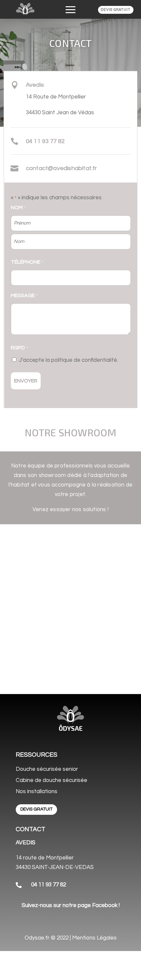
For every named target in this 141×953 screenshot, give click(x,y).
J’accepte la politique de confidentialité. (68, 360)
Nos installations (36, 791)
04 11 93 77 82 (48, 885)
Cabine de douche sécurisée (51, 780)
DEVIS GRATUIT (116, 9)
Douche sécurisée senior (47, 769)
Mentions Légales (94, 938)
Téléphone (27, 262)
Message (24, 295)
